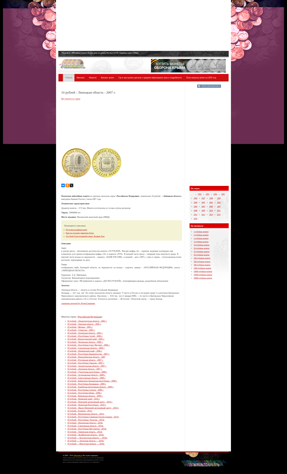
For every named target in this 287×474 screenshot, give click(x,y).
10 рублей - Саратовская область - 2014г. (85, 426)
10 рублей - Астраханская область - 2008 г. (86, 375)
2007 (219, 206)
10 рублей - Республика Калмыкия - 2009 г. (86, 384)
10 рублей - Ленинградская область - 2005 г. (87, 321)
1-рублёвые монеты (201, 232)
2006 (211, 206)
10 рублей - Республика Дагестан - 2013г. (86, 420)
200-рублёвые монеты (202, 262)
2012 (195, 215)
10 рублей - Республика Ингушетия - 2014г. (87, 429)
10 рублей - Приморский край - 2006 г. (84, 351)
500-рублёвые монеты (202, 265)
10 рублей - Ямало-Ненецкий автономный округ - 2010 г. (93, 408)
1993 (207, 194)
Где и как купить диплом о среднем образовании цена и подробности (150, 77)
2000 (195, 202)
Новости (93, 77)
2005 (203, 206)
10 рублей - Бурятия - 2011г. (80, 411)
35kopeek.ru (78, 455)
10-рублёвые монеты (201, 245)
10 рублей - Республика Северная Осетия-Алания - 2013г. (93, 417)
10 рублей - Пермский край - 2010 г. (83, 399)
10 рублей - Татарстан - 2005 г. (81, 330)
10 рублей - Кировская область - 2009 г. (85, 396)
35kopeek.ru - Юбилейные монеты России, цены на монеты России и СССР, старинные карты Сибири (99, 53)
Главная (68, 77)
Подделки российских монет (76, 230)
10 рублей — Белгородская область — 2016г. (87, 438)
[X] (71, 185)
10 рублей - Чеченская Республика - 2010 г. (86, 405)
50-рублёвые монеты (201, 255)
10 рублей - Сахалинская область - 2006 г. (86, 348)
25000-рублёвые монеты (203, 275)
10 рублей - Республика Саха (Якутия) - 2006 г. (88, 345)
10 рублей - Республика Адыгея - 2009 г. (85, 390)
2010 (211, 211)
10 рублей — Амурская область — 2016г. (85, 441)
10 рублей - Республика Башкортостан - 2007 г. (88, 354)
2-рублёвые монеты (201, 235)
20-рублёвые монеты (201, 248)
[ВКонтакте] (63, 185)
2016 (195, 219)
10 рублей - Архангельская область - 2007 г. (87, 366)
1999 (219, 198)
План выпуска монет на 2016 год (201, 77)
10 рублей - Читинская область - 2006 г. (85, 342)
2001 (203, 202)
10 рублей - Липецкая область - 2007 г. (84, 369)
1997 (203, 198)
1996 (195, 198)
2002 (211, 202)
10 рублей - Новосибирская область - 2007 (86, 357)
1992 (199, 194)
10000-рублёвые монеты (203, 271)
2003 (219, 202)
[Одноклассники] (67, 185)
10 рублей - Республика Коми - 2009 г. (84, 393)
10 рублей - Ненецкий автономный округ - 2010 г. (90, 402)
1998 (211, 198)
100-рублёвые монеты (202, 258)
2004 (195, 206)
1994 (215, 194)
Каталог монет (107, 77)
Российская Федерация (89, 317)
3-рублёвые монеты (201, 238)
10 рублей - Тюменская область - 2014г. (85, 432)
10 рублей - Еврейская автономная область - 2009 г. (90, 387)
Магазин (80, 77)
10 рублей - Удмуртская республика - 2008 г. (87, 372)
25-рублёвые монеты (201, 252)
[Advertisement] (143, 25)
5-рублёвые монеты (201, 242)
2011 (219, 211)
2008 (195, 211)
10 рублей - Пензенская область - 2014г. (85, 423)
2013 (203, 215)
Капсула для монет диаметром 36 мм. (80, 233)
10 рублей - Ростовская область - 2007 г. (85, 360)
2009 (203, 211)
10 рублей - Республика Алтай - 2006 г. (85, 336)
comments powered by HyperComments (78, 303)
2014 (211, 215)
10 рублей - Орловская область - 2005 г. (85, 333)
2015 (219, 215)
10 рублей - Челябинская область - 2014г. (85, 435)
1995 (223, 194)
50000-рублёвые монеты (203, 278)
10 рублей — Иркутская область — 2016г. (86, 444)
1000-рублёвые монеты (202, 268)
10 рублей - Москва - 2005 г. (80, 327)
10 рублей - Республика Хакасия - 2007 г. (85, 363)
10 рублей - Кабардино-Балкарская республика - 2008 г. (92, 381)
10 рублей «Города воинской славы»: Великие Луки (85, 236)
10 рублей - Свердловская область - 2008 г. (86, 378)
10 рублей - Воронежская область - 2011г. (85, 414)
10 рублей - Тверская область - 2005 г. (84, 324)
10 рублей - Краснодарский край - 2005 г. (86, 339)
